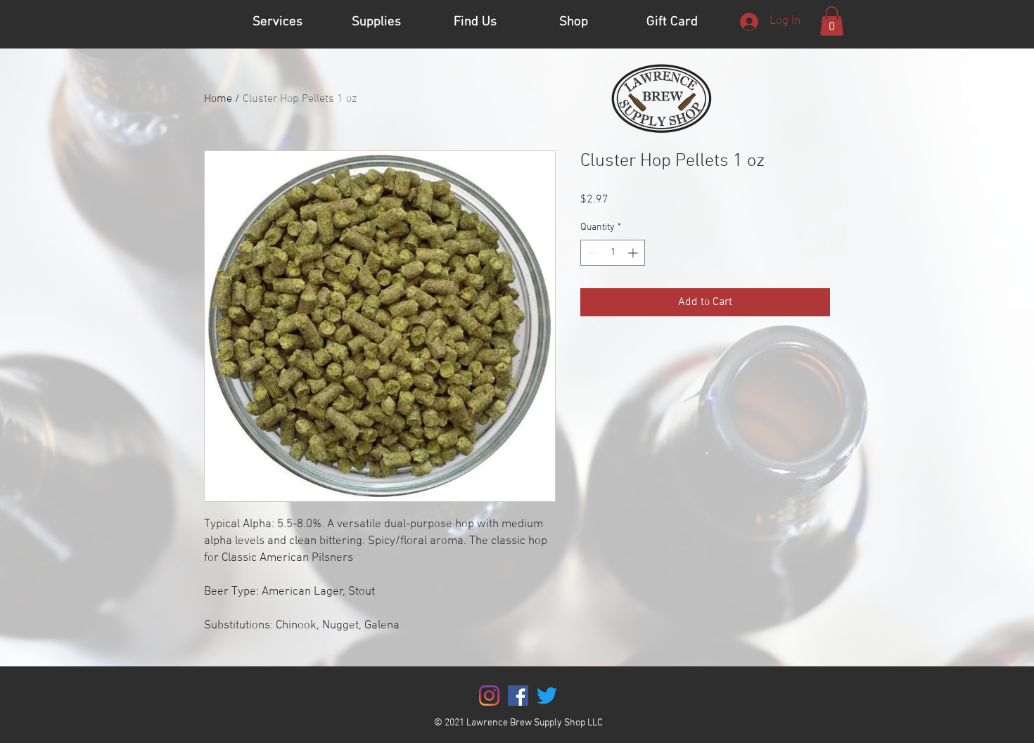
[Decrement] (591, 252)
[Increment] (634, 252)
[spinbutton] (612, 252)
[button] (831, 21)
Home (218, 99)
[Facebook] (518, 695)
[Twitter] (547, 695)
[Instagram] (489, 695)
